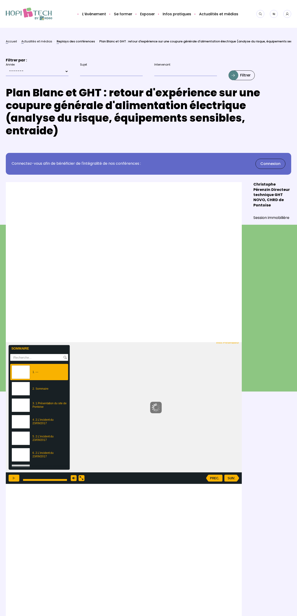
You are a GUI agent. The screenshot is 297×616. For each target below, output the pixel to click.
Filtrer (245, 76)
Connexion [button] (270, 164)
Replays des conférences (76, 42)
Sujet (83, 65)
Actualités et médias (36, 42)
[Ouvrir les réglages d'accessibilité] (274, 14)
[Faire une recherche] (260, 14)
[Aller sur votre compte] (287, 14)
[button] (93, 14)
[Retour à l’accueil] (29, 14)
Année (10, 65)
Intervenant (162, 65)
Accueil (11, 42)
